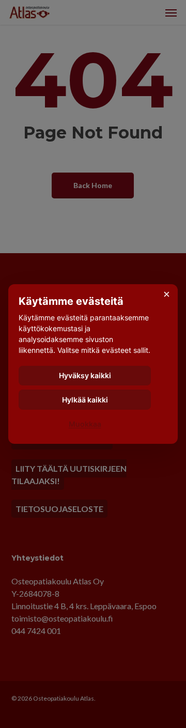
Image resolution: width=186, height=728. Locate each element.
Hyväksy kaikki (85, 375)
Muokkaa (85, 424)
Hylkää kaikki (85, 399)
